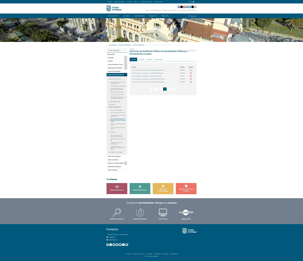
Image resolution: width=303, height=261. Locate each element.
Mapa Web (165, 253)
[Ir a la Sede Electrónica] (140, 212)
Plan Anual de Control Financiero (118, 112)
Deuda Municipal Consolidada (117, 92)
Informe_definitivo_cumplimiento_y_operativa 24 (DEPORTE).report (148, 70)
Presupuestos (112, 132)
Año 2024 (133, 59)
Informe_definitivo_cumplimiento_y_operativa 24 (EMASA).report (148, 73)
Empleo (136, 1)
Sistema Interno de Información (170, 10)
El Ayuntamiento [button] (114, 16)
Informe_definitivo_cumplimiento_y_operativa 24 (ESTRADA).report (148, 79)
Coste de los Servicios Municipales (118, 85)
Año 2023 (141, 59)
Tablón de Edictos (113, 159)
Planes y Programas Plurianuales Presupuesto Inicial (117, 83)
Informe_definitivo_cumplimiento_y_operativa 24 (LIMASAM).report (148, 82)
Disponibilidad (157, 253)
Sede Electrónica (139, 16)
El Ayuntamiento (113, 45)
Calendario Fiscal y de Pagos (116, 152)
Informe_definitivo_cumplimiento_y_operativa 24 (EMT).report (147, 76)
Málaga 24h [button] (167, 16)
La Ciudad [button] (127, 16)
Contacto (147, 10)
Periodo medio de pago (114, 101)
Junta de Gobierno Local (115, 64)
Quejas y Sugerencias (156, 10)
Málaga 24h (186, 219)
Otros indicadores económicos (117, 94)
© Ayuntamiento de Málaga (151, 256)
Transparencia (153, 16)
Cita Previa (163, 219)
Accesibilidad (149, 253)
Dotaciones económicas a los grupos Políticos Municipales (117, 89)
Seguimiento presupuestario (117, 110)
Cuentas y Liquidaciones (138, 45)
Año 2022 (149, 59)
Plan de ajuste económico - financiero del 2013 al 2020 (116, 136)
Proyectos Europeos (146, 1)
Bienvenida (111, 54)
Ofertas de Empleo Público (116, 163)
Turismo (110, 1)
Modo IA (193, 16)
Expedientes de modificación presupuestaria (117, 143)
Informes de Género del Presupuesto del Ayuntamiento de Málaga (118, 147)
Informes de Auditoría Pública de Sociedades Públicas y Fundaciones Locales (118, 120)
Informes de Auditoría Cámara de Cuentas (118, 124)
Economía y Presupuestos (125, 45)
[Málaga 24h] (186, 212)
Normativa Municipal (114, 71)
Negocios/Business (119, 1)
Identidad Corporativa (114, 166)
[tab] (117, 54)
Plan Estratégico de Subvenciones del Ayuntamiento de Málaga (118, 98)
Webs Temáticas (113, 170)
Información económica (115, 79)
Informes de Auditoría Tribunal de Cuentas (118, 128)
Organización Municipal (115, 68)
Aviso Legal (128, 253)
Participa (129, 1)
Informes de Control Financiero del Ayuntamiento (118, 116)
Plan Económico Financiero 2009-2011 (118, 139)
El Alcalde (111, 57)
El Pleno (110, 61)
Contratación (112, 104)
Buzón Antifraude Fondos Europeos (187, 10)
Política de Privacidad (138, 253)
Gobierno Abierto (117, 219)
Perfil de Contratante (114, 156)
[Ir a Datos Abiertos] (163, 212)
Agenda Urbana (158, 1)
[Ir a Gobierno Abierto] (117, 212)
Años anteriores (158, 59)
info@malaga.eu (113, 239)
